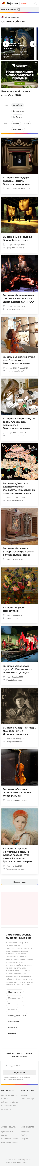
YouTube (24, 1135)
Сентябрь (16, 105)
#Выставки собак (14, 992)
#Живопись (12, 1034)
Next (33, 44)
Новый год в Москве (9, 1138)
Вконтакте (25, 1132)
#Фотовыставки (14, 998)
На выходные (18, 111)
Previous (6, 44)
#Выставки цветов (15, 1004)
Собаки (16, 123)
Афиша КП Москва (12, 17)
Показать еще (19, 882)
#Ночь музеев (13, 1022)
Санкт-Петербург (27, 1099)
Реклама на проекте (9, 1095)
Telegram (24, 1138)
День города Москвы (9, 1142)
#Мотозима (12, 1010)
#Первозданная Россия (17, 1016)
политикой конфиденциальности (13, 1079)
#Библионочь (13, 1028)
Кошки (26, 123)
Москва (24, 1095)
